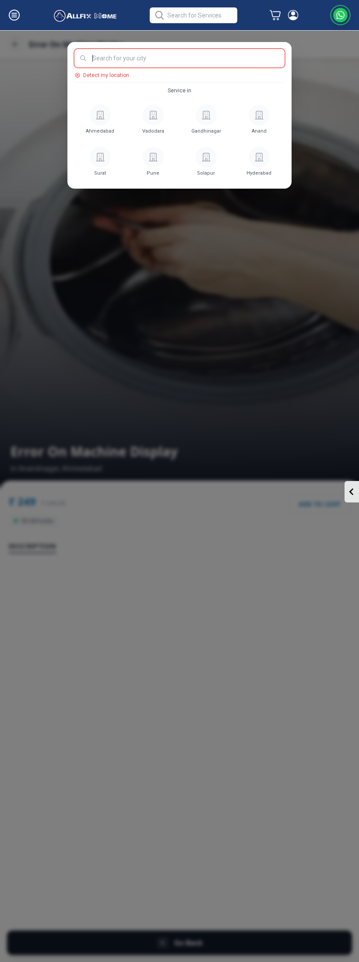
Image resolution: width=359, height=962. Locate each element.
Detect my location (106, 75)
